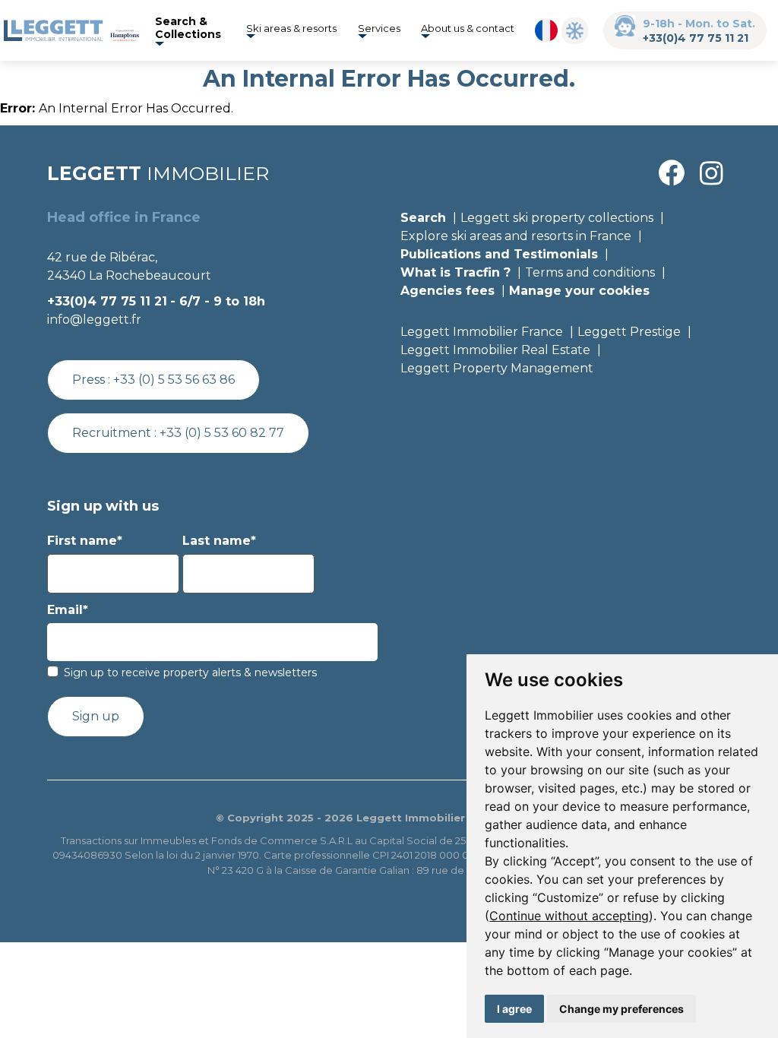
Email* (67, 610)
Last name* (219, 540)
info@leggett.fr (94, 319)
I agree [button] (514, 1008)
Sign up (95, 716)
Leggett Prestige (629, 331)
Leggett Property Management (496, 368)
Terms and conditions (590, 272)
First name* (84, 540)
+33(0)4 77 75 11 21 (695, 38)
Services (379, 28)
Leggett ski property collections (556, 217)
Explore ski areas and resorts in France (515, 236)
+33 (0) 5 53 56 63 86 (174, 379)
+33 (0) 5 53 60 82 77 (222, 433)
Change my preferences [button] (621, 1008)
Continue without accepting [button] (569, 915)
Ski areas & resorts (291, 28)
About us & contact (467, 28)
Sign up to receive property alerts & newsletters (190, 672)
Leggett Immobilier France (481, 331)
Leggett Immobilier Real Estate (495, 350)
